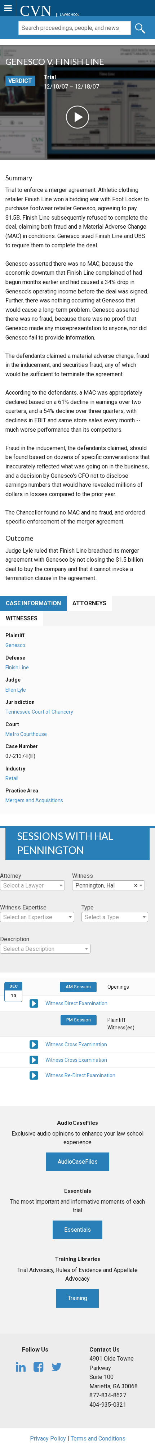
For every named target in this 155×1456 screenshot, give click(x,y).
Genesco (15, 645)
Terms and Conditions (98, 1438)
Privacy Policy (48, 1438)
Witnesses (21, 618)
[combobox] (32, 885)
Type (87, 907)
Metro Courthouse (26, 734)
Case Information (33, 603)
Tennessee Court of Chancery (39, 712)
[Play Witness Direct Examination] (34, 1003)
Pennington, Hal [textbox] (106, 885)
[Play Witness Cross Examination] (34, 1044)
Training (77, 1298)
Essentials (77, 1229)
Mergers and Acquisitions (34, 800)
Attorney (10, 875)
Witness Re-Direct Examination (80, 1075)
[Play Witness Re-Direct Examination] (34, 1075)
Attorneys (89, 603)
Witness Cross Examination (76, 1044)
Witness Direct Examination (76, 1003)
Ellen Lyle (15, 690)
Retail (11, 778)
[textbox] (32, 886)
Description (14, 939)
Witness (82, 875)
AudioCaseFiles (78, 1161)
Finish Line (17, 667)
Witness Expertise (23, 907)
